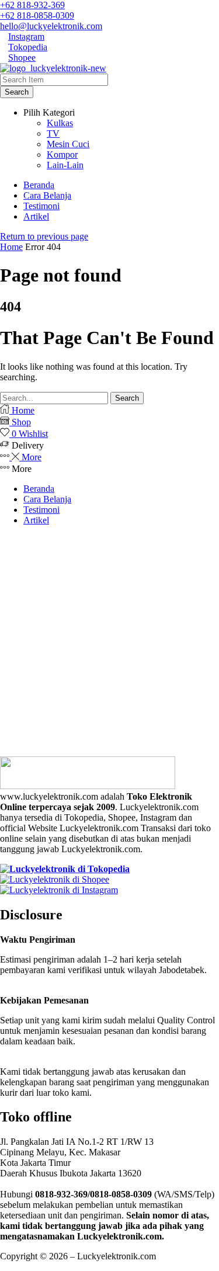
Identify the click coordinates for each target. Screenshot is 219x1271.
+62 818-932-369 (32, 5)
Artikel (36, 520)
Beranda (38, 489)
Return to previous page (44, 236)
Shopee (22, 57)
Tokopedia (27, 47)
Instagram (26, 36)
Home (11, 247)
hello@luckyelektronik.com (51, 26)
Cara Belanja (47, 499)
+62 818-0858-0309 (37, 15)
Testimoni (41, 510)
